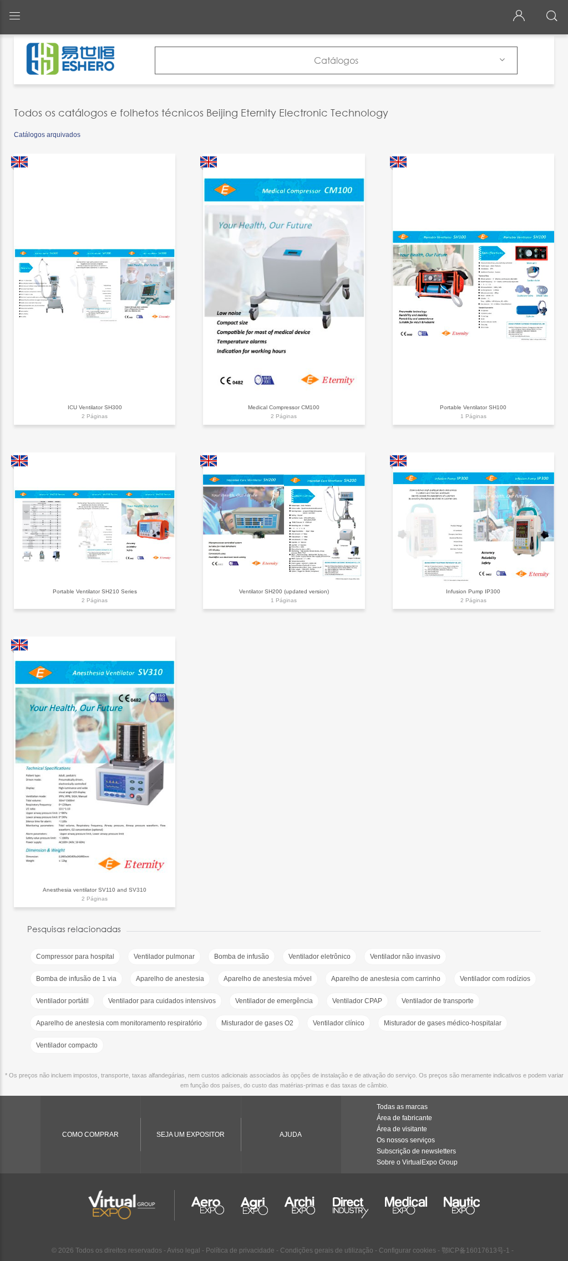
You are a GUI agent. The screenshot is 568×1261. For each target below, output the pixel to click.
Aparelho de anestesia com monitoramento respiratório (119, 1023)
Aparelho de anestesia (170, 979)
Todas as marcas (402, 1107)
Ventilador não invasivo (405, 956)
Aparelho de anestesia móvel (268, 979)
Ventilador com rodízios (495, 979)
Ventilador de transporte (438, 1001)
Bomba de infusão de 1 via (76, 979)
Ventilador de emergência (274, 1001)
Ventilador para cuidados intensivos (162, 1001)
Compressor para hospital (75, 956)
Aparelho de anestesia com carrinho (385, 979)
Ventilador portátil (62, 1001)
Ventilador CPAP (357, 1001)
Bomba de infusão (241, 956)
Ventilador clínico (338, 1023)
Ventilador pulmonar (164, 956)
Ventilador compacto (67, 1045)
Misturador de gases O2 (257, 1023)
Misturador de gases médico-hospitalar (442, 1023)
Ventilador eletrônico (319, 956)
